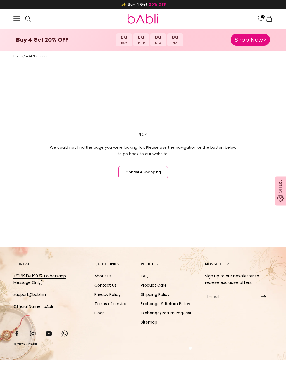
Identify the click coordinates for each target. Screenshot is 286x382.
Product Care (154, 285)
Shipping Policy (155, 294)
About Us (103, 276)
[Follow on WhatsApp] (64, 333)
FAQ (145, 276)
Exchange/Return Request (166, 313)
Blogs (99, 313)
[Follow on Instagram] (32, 333)
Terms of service (110, 303)
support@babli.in (29, 294)
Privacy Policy (107, 294)
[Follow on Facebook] (16, 333)
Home (18, 56)
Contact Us (105, 285)
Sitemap (149, 322)
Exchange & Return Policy (165, 303)
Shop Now (249, 40)
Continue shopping (143, 172)
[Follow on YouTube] (48, 333)
